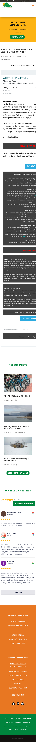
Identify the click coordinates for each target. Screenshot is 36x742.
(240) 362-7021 (25, 1)
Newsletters (5, 59)
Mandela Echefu (9, 56)
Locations (16, 1)
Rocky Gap (7, 726)
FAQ (26, 726)
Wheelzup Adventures (19, 738)
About (21, 726)
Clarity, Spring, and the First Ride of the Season (17, 427)
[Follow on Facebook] (13, 703)
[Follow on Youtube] (22, 703)
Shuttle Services (27, 718)
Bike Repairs (18, 722)
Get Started (17, 37)
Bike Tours (14, 726)
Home (6, 718)
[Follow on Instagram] (18, 703)
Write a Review (25, 503)
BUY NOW (31, 166)
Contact (16, 729)
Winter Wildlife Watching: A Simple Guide (16, 459)
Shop (30, 726)
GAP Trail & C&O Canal (15, 718)
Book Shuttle (23, 729)
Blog (15, 400)
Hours (9, 1)
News (10, 729)
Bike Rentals (9, 722)
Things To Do (26, 722)
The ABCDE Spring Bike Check (17, 396)
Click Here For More (18, 473)
